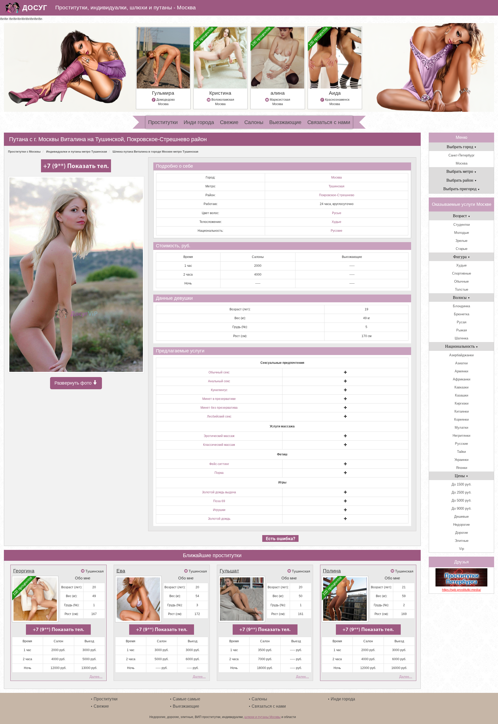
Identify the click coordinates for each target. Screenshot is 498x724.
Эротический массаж (219, 436)
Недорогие (461, 525)
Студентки (461, 225)
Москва (336, 177)
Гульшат (229, 570)
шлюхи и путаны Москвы (262, 717)
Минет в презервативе (219, 399)
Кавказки (461, 387)
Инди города (199, 122)
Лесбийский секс (219, 416)
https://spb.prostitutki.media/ (461, 590)
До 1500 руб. (462, 484)
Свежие (229, 122)
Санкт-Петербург (461, 155)
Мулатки (461, 427)
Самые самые (186, 699)
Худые (336, 222)
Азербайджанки (461, 355)
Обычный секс (219, 372)
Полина (332, 570)
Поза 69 (219, 501)
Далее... (95, 677)
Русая (461, 322)
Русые (336, 213)
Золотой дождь (219, 519)
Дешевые (461, 516)
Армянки (461, 371)
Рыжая (461, 330)
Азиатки (461, 363)
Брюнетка (461, 314)
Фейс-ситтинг (219, 464)
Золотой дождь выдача (219, 492)
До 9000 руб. (462, 508)
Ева (120, 570)
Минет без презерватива (219, 407)
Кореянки (461, 419)
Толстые (461, 289)
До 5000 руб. (462, 500)
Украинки (461, 460)
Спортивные (461, 273)
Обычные (461, 281)
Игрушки (219, 510)
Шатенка (461, 338)
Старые (461, 249)
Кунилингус (219, 390)
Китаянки (461, 411)
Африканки (461, 379)
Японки (461, 468)
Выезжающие (285, 122)
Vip (461, 549)
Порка (219, 473)
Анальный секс (219, 381)
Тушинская (336, 186)
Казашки (461, 395)
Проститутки (163, 122)
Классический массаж (219, 445)
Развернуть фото (73, 383)
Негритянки (461, 436)
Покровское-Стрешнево (336, 195)
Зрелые (461, 241)
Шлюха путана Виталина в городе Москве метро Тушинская (155, 151)
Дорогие (461, 533)
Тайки (461, 452)
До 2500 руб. (462, 492)
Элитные (461, 541)
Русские (336, 231)
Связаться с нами (328, 122)
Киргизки (461, 403)
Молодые (461, 233)
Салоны (253, 122)
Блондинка (461, 306)
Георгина (23, 570)
